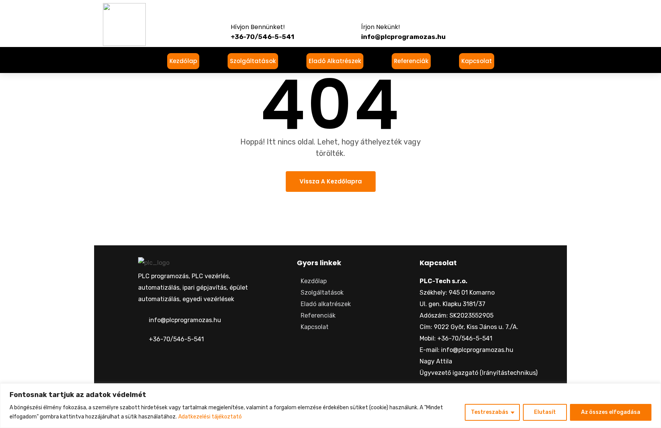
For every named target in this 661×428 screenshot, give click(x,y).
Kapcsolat (476, 61)
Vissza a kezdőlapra (331, 181)
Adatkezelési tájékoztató (210, 416)
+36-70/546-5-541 (176, 339)
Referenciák (411, 61)
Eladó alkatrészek (335, 61)
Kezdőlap (183, 61)
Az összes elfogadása (610, 412)
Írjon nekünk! (380, 27)
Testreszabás (489, 412)
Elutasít (545, 412)
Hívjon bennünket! (258, 27)
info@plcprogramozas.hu (185, 320)
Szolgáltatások (253, 61)
